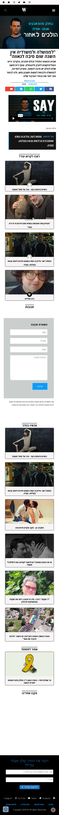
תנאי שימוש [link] (39, 804)
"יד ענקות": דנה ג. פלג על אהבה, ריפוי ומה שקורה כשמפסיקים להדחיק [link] (29, 600)
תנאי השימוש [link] (20, 402)
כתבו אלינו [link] (25, 804)
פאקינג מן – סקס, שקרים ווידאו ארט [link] (29, 527)
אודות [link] (51, 804)
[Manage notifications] (53, 810)
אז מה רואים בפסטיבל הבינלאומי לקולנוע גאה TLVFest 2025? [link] (29, 563)
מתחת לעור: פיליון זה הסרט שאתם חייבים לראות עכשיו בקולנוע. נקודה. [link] (29, 492)
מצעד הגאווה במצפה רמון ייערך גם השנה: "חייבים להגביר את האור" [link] (29, 637)
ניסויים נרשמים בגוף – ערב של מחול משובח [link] (29, 189)
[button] (53, 10)
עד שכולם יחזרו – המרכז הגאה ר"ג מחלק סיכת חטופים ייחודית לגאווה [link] (29, 681)
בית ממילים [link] (29, 298)
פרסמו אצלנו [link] (11, 804)
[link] (28, 2)
